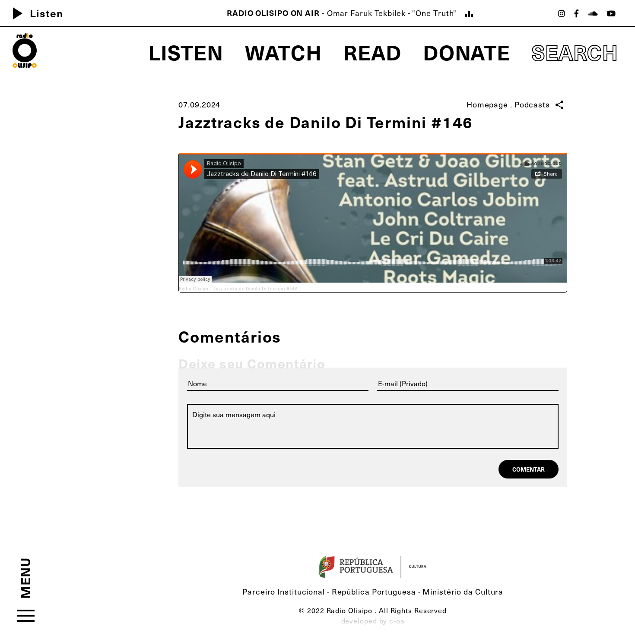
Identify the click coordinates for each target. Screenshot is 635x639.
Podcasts (532, 104)
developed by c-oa (373, 620)
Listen (34, 13)
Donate (466, 51)
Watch (283, 51)
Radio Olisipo (194, 288)
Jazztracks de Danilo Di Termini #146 (256, 288)
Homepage (487, 104)
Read (372, 51)
